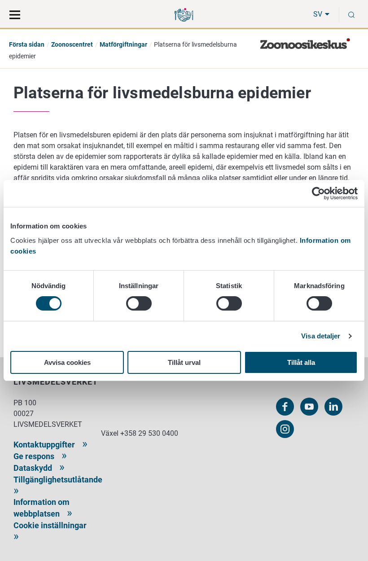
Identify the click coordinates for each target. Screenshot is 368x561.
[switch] (139, 303)
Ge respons (33, 456)
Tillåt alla (301, 362)
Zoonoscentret (72, 44)
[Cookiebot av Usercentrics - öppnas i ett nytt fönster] (318, 193)
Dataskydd (32, 468)
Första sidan (26, 44)
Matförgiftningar (123, 44)
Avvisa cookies (67, 362)
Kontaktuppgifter (44, 444)
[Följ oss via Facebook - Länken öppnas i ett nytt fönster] (285, 407)
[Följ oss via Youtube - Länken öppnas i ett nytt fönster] (309, 407)
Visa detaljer (320, 336)
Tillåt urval (184, 362)
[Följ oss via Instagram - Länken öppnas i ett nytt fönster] (285, 429)
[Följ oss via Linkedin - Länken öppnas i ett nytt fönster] (333, 407)
